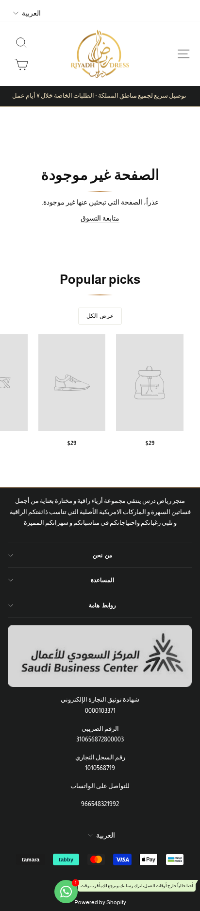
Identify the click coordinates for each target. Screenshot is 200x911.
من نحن (102, 555)
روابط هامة (102, 605)
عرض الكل (100, 315)
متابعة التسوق (100, 218)
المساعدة (102, 580)
